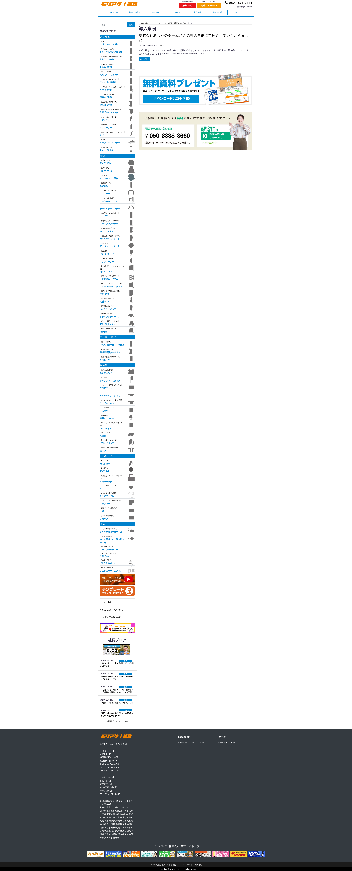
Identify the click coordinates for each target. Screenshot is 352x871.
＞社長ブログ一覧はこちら (117, 721)
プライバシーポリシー (185, 864)
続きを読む (144, 59)
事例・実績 (217, 12)
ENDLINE (162, 45)
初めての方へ (135, 12)
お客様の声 (196, 12)
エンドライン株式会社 (119, 744)
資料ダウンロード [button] (209, 5)
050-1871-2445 (240, 2)
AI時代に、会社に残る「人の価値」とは (116, 702)
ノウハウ (176, 12)
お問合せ (238, 12)
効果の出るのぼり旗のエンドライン (192, 742)
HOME (115, 12)
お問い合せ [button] (187, 5)
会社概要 (172, 864)
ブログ (165, 864)
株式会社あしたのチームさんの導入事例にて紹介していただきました (194, 37)
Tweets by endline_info (226, 742)
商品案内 (155, 12)
